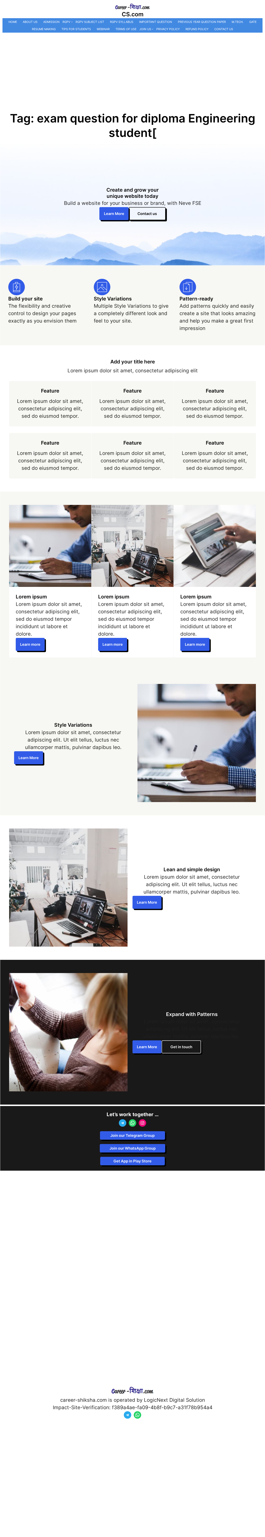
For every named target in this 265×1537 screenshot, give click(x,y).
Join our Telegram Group (132, 1135)
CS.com (132, 14)
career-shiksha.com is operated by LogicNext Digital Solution (132, 1400)
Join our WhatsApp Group (133, 1148)
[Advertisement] (132, 64)
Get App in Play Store (132, 1161)
